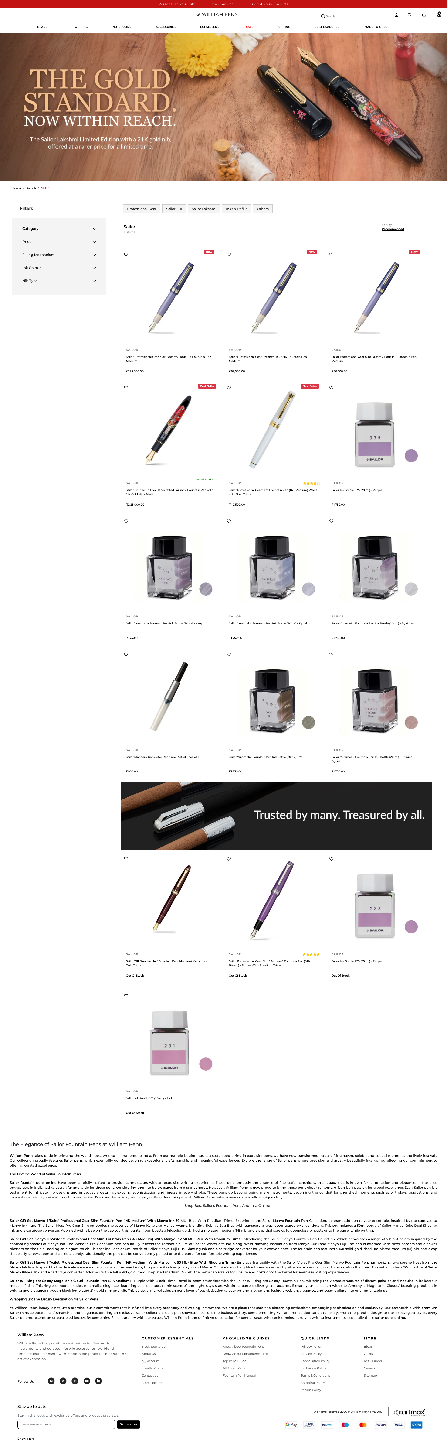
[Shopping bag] (424, 14)
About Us (149, 1354)
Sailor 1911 (174, 209)
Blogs (368, 1346)
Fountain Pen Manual (239, 1375)
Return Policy (311, 1390)
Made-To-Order (377, 26)
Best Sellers (208, 26)
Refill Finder (373, 1361)
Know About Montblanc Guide (246, 1354)
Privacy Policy (311, 1346)
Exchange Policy (313, 1368)
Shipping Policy (313, 1382)
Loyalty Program (154, 1368)
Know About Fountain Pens (243, 1346)
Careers (369, 1368)
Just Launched (327, 26)
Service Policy (311, 1354)
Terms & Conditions (315, 1375)
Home (16, 188)
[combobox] (348, 16)
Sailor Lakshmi (204, 209)
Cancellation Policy (315, 1361)
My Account (150, 1361)
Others (263, 209)
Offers (368, 1354)
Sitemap (370, 1375)
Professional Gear (141, 209)
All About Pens (234, 1368)
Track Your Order (154, 1346)
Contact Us (150, 1375)
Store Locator (152, 1382)
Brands (31, 188)
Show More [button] (26, 1438)
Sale (249, 26)
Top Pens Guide (234, 1361)
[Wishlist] (410, 14)
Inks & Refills (236, 209)
